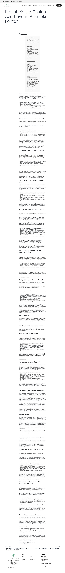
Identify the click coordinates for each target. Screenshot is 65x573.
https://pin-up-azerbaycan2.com (34, 147)
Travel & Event (32, 559)
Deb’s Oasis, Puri (43, 556)
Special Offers (40, 5)
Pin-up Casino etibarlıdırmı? (31, 85)
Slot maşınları (29, 67)
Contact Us (44, 5)
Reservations (35, 5)
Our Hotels (29, 5)
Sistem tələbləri (29, 51)
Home (22, 5)
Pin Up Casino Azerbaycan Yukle (32, 84)
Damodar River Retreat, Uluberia (46, 563)
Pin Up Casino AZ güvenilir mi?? (32, 68)
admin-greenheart (32, 542)
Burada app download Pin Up (32, 88)
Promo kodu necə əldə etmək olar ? (33, 83)
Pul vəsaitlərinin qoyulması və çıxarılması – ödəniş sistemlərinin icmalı (32, 79)
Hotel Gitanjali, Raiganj (44, 559)
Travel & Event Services (50, 5)
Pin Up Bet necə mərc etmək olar (32, 62)
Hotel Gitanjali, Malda (44, 560)
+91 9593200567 (12, 567)
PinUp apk (26, 543)
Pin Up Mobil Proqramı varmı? (32, 69)
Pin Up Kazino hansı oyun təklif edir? (33, 39)
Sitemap (23, 560)
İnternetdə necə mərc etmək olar (32, 52)
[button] (59, 5)
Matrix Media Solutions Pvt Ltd (53, 571)
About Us (25, 5)
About (31, 556)
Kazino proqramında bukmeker (32, 77)
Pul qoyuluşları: (29, 56)
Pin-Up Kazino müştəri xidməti (32, 53)
